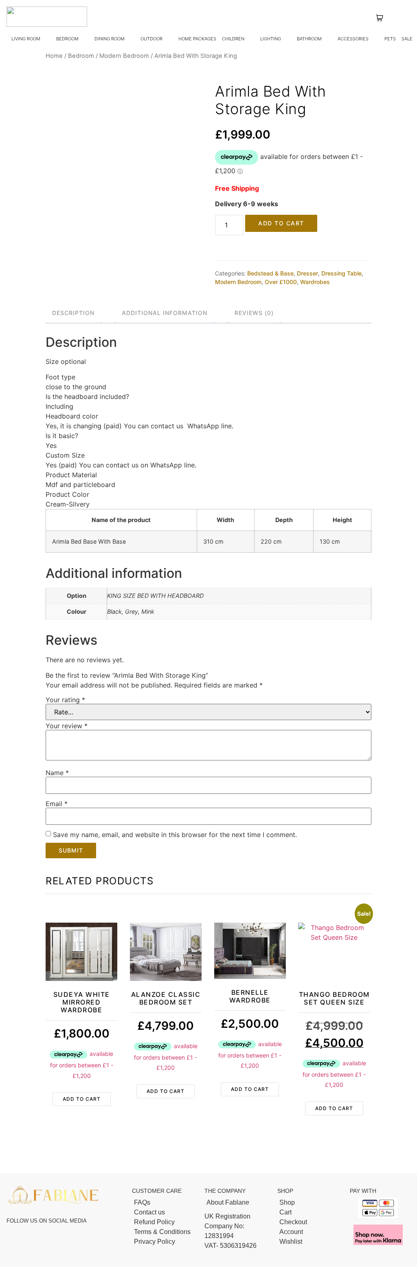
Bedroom (81, 55)
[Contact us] (164, 1212)
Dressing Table (341, 273)
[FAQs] (164, 1203)
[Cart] (309, 1212)
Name (57, 772)
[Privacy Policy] (164, 1242)
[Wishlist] (309, 1242)
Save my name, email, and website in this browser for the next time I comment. (175, 834)
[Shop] (309, 1203)
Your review (67, 726)
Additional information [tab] (164, 312)
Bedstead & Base (270, 273)
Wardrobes (315, 281)
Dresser (307, 273)
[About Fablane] (236, 1203)
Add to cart (281, 223)
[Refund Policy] (164, 1222)
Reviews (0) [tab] (254, 312)
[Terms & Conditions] (164, 1232)
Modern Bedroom (124, 55)
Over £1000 (281, 281)
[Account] (309, 1232)
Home (54, 55)
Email (57, 803)
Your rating (65, 699)
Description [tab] (73, 312)
